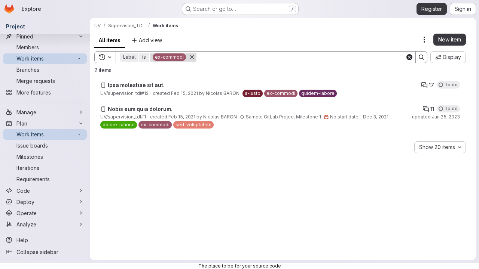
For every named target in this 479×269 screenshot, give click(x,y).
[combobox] (440, 147)
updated (436, 117)
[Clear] (409, 57)
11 (432, 109)
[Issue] (103, 85)
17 (431, 85)
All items (109, 40)
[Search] (421, 57)
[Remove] (191, 57)
